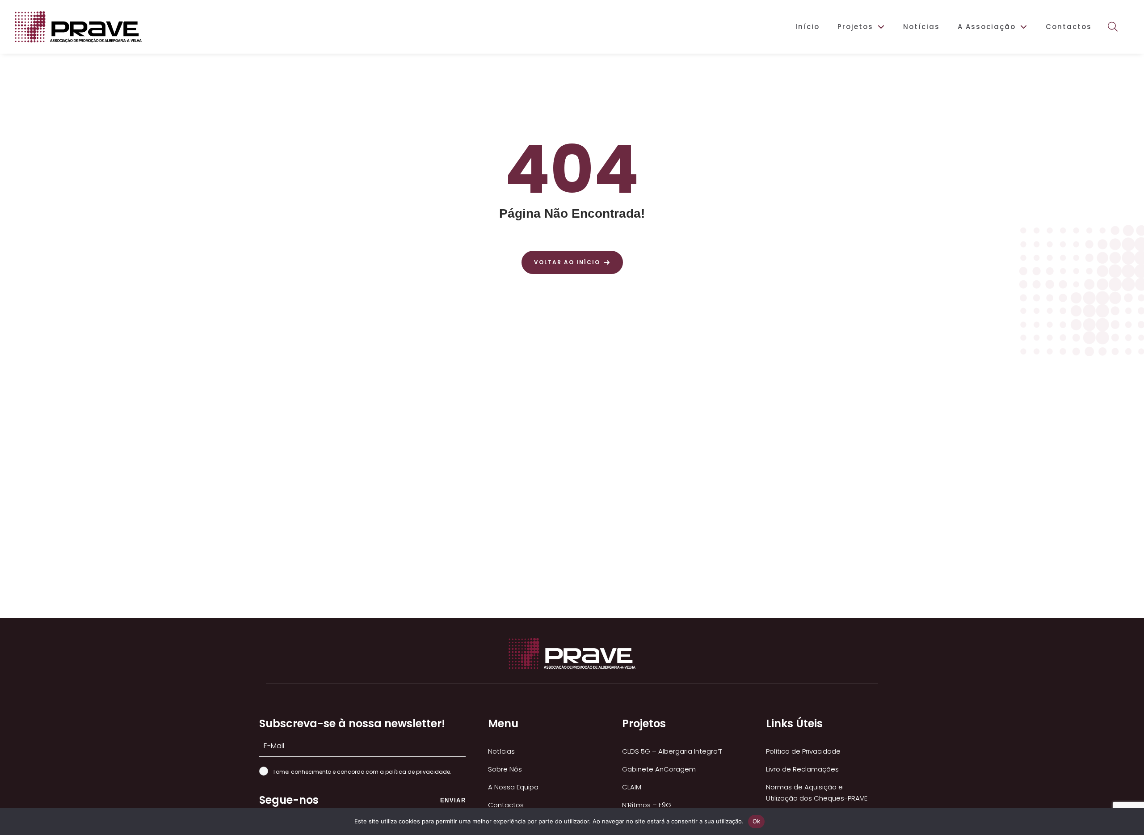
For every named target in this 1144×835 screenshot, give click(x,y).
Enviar (453, 800)
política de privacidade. (418, 772)
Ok (757, 821)
